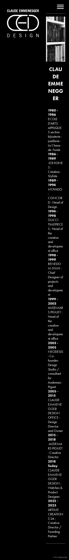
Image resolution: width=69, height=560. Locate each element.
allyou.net (62, 557)
